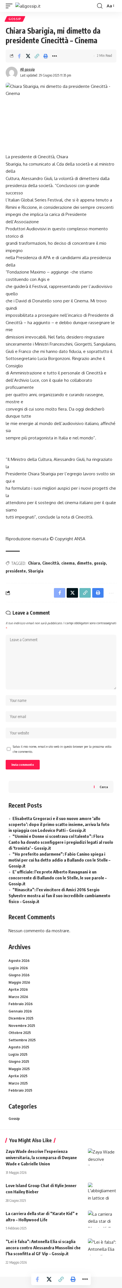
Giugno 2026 (19, 975)
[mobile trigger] (10, 6)
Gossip (15, 19)
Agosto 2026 (19, 961)
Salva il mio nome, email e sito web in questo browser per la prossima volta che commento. (62, 749)
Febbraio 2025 (20, 1090)
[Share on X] (28, 55)
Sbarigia (35, 571)
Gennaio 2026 (20, 1011)
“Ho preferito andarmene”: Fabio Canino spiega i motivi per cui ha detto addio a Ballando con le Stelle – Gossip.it (59, 859)
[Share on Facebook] (19, 55)
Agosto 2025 (19, 1047)
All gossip (27, 69)
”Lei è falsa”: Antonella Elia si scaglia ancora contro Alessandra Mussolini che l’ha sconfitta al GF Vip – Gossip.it (43, 1247)
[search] (100, 5)
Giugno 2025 (19, 1061)
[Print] (46, 55)
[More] (54, 55)
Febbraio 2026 (21, 1004)
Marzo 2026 (18, 997)
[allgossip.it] (28, 6)
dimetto (84, 563)
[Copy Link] (37, 55)
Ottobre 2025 (20, 1033)
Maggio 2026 (19, 982)
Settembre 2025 (22, 1040)
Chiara (34, 563)
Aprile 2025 (18, 1076)
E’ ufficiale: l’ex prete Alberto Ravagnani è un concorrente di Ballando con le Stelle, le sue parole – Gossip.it (58, 877)
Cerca (104, 787)
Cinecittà (50, 563)
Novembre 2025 (22, 1026)
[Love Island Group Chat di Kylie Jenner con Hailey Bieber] (102, 1191)
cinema (68, 563)
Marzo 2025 (18, 1083)
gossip (100, 563)
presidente (16, 571)
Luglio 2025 (18, 1054)
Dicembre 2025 (21, 1018)
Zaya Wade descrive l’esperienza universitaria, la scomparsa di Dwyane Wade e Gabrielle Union (41, 1157)
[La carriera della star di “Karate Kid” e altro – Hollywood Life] (102, 1219)
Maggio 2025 (19, 1069)
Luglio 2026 (18, 968)
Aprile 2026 (18, 989)
